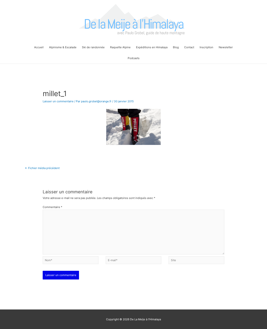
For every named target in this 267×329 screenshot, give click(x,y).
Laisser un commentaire (58, 101)
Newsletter (226, 47)
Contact (189, 47)
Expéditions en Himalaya (151, 47)
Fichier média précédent (42, 168)
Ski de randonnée (93, 47)
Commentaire (52, 207)
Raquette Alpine (120, 47)
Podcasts (133, 58)
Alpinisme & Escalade (62, 47)
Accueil (39, 47)
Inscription (206, 47)
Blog (176, 47)
